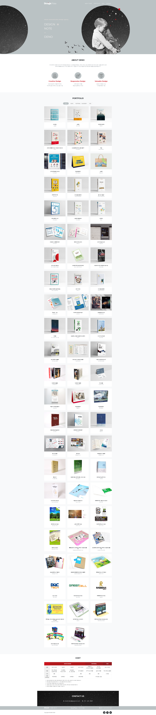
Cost (103, 3)
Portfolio (97, 3)
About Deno (88, 3)
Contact (108, 3)
